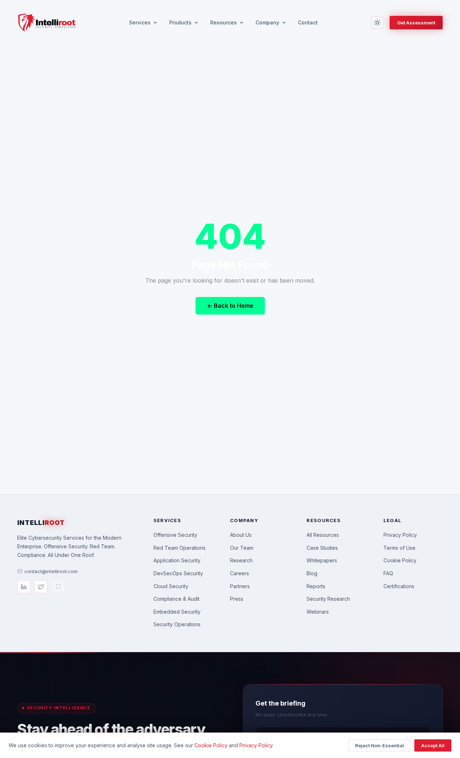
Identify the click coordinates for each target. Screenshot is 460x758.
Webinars (318, 612)
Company (267, 22)
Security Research (328, 599)
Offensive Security (175, 535)
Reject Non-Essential (379, 745)
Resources (223, 22)
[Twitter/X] (40, 586)
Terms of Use (399, 548)
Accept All (433, 745)
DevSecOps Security (178, 573)
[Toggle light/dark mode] (377, 22)
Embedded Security (177, 612)
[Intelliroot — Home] (46, 22)
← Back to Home (230, 305)
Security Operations (177, 624)
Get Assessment (416, 22)
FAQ (388, 573)
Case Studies (322, 548)
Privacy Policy (400, 535)
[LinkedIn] (23, 586)
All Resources (323, 535)
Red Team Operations (179, 548)
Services (140, 22)
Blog (312, 573)
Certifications (398, 586)
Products (180, 22)
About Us (241, 535)
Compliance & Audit (176, 599)
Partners (240, 586)
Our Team (241, 548)
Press (236, 599)
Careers (239, 573)
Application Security (177, 560)
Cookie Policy (400, 560)
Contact (308, 22)
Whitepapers (322, 560)
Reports (316, 586)
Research (241, 560)
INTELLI (41, 522)
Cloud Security (170, 586)
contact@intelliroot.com (51, 571)
